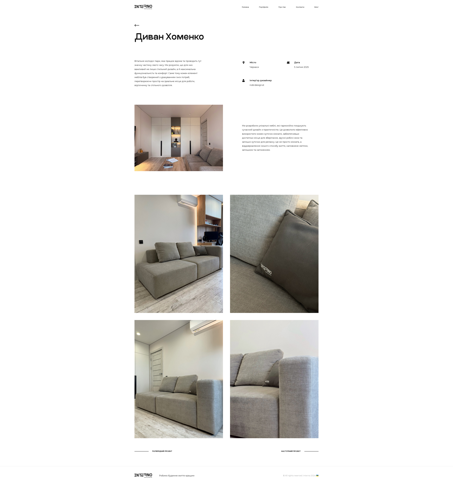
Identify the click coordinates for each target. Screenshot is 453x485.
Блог (316, 7)
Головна (245, 7)
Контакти (300, 7)
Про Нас (282, 7)
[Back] (136, 26)
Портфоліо (263, 7)
